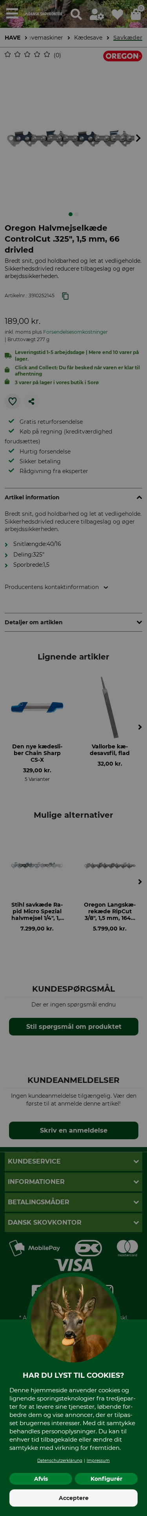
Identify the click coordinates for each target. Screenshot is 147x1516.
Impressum (98, 1460)
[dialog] (73, 758)
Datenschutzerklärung (59, 1460)
